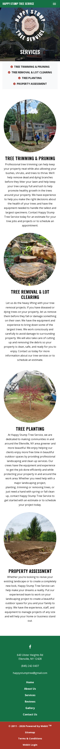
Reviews (30, 701)
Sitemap (30, 732)
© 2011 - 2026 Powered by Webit (30, 726)
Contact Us (30, 714)
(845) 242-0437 (30, 666)
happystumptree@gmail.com (30, 673)
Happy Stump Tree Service (18, 4)
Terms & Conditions (30, 738)
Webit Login (30, 744)
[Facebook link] (30, 647)
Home (30, 682)
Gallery (30, 708)
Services (30, 695)
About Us (30, 688)
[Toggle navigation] (54, 3)
